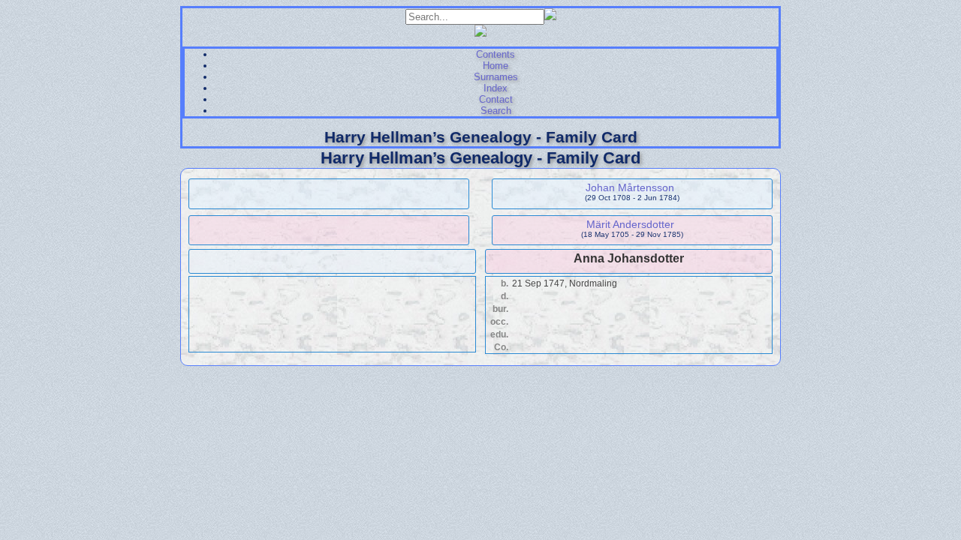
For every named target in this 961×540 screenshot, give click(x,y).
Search (495, 110)
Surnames (496, 76)
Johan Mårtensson (630, 188)
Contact (496, 99)
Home (495, 65)
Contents (495, 54)
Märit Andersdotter (630, 224)
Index (496, 88)
